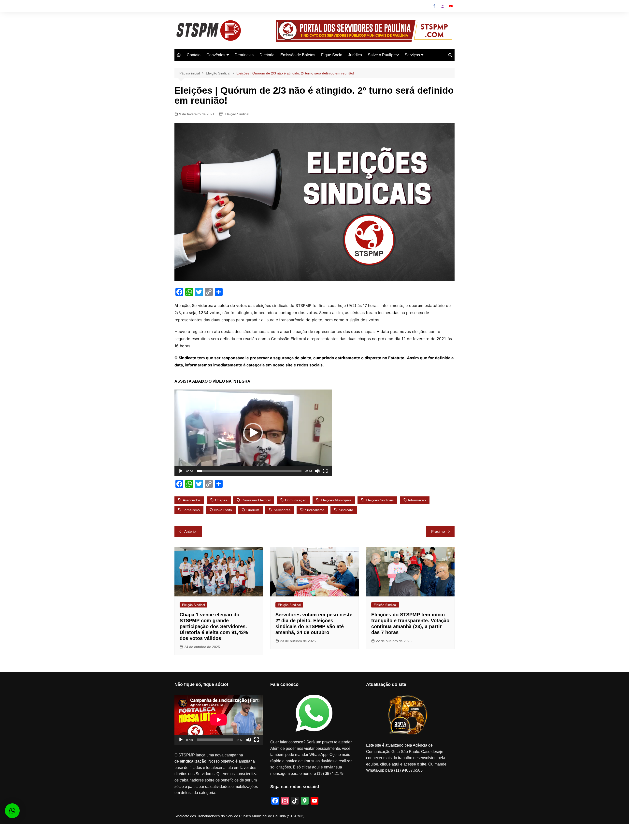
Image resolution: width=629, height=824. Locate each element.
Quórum (252, 510)
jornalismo (191, 510)
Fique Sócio (331, 55)
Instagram (442, 6)
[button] (253, 433)
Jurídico (355, 55)
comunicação (295, 500)
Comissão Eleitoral (256, 500)
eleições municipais (336, 500)
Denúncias (244, 55)
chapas (221, 500)
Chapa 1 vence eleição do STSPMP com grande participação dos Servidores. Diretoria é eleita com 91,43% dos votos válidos (214, 626)
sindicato (346, 510)
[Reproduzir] (180, 471)
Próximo (438, 531)
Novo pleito (223, 510)
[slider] (249, 471)
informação (417, 500)
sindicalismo (314, 510)
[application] (253, 433)
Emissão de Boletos (297, 55)
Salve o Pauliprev (383, 55)
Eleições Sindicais (380, 500)
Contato (193, 55)
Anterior (190, 531)
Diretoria (266, 55)
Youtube (451, 6)
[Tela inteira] (325, 471)
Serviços (412, 55)
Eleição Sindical (237, 114)
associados (191, 500)
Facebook (434, 6)
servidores (282, 510)
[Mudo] (317, 471)
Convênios (215, 55)
